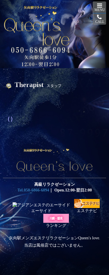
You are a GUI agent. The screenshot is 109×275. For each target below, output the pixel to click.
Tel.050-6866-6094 (33, 190)
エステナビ (87, 211)
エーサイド (41, 211)
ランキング (56, 225)
